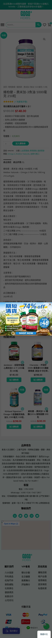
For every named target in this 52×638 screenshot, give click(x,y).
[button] (50, 304)
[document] (26, 319)
